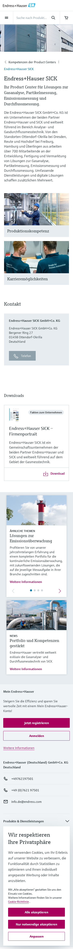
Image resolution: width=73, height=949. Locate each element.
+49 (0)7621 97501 (25, 790)
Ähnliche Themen (22, 531)
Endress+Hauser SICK (19, 69)
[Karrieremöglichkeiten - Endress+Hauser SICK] (64, 268)
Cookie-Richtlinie (18, 901)
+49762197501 (22, 779)
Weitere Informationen (26, 582)
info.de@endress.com (26, 802)
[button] (36, 723)
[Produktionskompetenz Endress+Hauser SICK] (64, 220)
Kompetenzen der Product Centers (32, 62)
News (13, 636)
